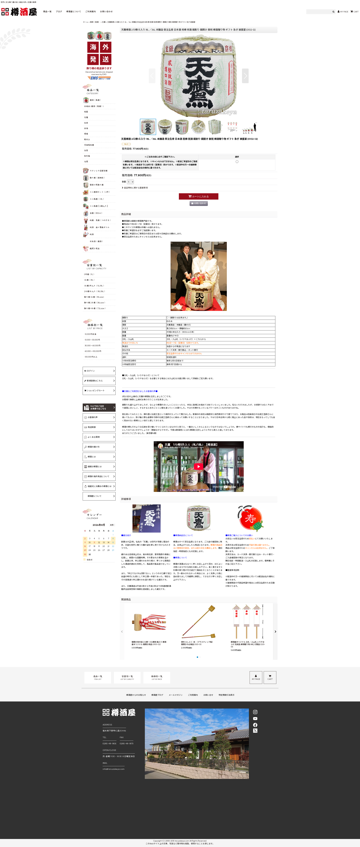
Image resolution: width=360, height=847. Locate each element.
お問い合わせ (106, 11)
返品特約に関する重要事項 (136, 188)
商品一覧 (47, 11)
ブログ (59, 11)
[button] (152, 76)
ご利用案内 (90, 11)
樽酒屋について (73, 11)
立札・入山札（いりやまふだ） (180, 339)
